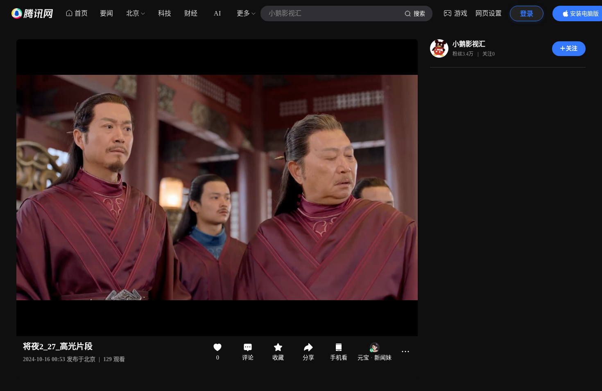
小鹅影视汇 (469, 43)
